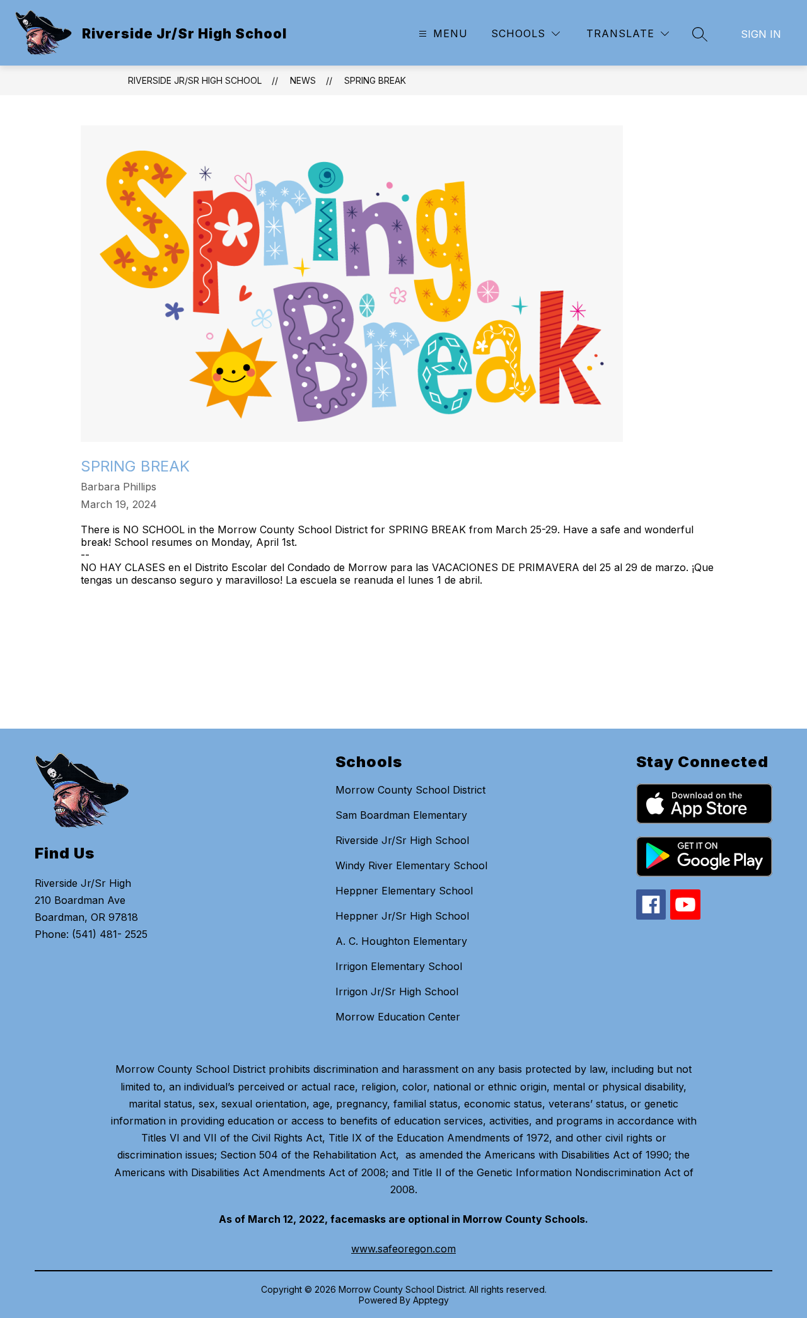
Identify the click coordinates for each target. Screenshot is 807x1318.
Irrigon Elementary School (398, 966)
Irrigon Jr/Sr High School (396, 991)
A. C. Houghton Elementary (401, 941)
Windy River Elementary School (411, 865)
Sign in (761, 34)
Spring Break (375, 80)
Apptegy (431, 1300)
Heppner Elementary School (404, 890)
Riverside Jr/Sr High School (195, 80)
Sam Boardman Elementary (401, 815)
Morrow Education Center (397, 1016)
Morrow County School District (410, 789)
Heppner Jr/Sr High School (402, 916)
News (303, 80)
